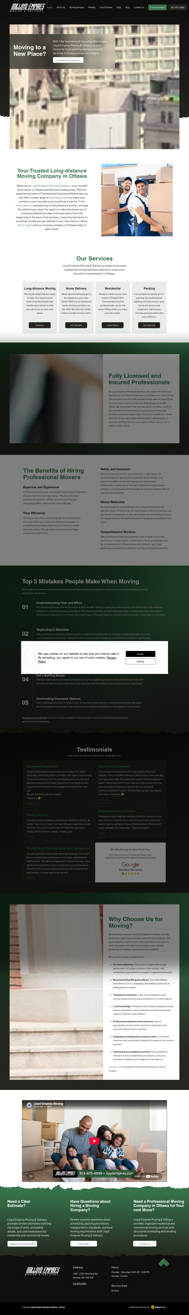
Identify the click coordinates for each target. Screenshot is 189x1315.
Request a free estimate (34, 717)
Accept (140, 653)
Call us (166, 421)
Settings (140, 661)
